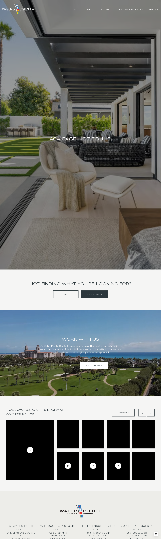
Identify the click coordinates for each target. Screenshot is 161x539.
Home (66, 294)
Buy (76, 9)
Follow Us (123, 413)
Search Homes (94, 294)
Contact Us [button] (65, 365)
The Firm (118, 9)
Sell (82, 9)
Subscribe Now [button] (94, 365)
